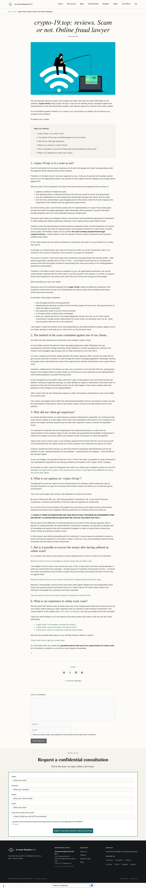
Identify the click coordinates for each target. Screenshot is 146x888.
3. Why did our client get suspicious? (50, 141)
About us (83, 852)
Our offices (126, 4)
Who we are (71, 4)
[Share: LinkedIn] (76, 672)
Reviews (106, 4)
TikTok (116, 864)
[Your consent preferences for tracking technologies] (3, 886)
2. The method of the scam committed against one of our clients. (61, 137)
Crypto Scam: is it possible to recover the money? (56, 625)
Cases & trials (85, 859)
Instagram (118, 860)
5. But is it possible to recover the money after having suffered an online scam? (66, 149)
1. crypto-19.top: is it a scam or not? (50, 134)
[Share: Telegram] (82, 672)
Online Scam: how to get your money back (47, 640)
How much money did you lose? (23, 812)
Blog (82, 4)
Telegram (124, 864)
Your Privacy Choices (79, 885)
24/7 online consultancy (70, 611)
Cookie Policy (133, 878)
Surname (15, 785)
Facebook (109, 860)
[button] (52, 4)
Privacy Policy (124, 878)
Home (60, 4)
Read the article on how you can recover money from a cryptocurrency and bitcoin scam (66, 580)
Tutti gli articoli (74, 681)
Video (115, 4)
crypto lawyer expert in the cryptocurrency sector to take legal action (69, 470)
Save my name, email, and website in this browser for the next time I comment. (64, 735)
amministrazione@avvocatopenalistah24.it (122, 852)
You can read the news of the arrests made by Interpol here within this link (60, 595)
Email (14, 803)
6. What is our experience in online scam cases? (54, 153)
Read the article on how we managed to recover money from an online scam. (61, 561)
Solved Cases (93, 4)
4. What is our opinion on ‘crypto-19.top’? (52, 145)
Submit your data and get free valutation (73, 831)
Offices (83, 855)
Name (14, 776)
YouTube (109, 864)
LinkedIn (128, 860)
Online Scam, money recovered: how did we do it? (56, 627)
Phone (14, 794)
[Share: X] (70, 672)
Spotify (133, 864)
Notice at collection (60, 885)
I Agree (16, 824)
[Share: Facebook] (64, 672)
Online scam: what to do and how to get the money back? (59, 630)
